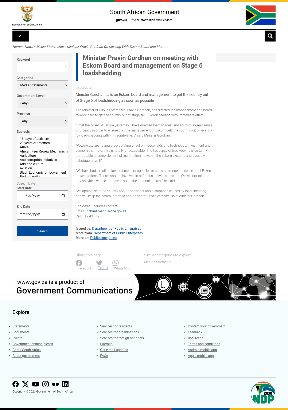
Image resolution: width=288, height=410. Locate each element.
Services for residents (116, 326)
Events (17, 338)
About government (26, 356)
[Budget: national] (42, 177)
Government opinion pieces (32, 344)
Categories (25, 78)
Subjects (23, 132)
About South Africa (26, 350)
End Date (23, 207)
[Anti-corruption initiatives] (42, 160)
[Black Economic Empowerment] (42, 172)
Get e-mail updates (114, 350)
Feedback (195, 332)
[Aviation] (42, 168)
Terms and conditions (204, 344)
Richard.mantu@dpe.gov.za (106, 211)
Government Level (30, 96)
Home (16, 47)
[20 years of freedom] (42, 143)
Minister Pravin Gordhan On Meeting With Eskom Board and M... (114, 47)
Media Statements (49, 47)
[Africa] (42, 147)
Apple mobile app (201, 356)
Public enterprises (103, 238)
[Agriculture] (42, 156)
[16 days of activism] (42, 139)
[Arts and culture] (42, 164)
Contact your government (206, 326)
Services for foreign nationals (122, 338)
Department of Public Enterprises (116, 228)
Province (23, 114)
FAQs (104, 356)
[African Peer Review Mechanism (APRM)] (42, 151)
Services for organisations (119, 332)
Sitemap (106, 344)
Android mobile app (202, 350)
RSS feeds (195, 338)
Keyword (23, 60)
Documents (21, 332)
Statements (21, 326)
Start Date (24, 188)
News (29, 47)
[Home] (27, 15)
